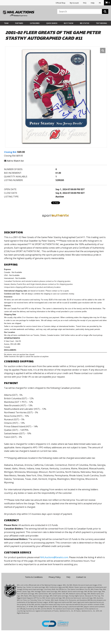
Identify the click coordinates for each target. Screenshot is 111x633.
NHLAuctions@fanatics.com (54, 557)
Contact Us (81, 577)
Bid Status (84, 23)
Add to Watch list (15, 160)
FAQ (84, 3)
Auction (60, 196)
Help (92, 3)
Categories (35, 23)
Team (6, 23)
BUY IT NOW (68, 23)
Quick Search (51, 23)
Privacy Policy (55, 577)
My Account (74, 3)
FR (100, 3)
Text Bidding (101, 23)
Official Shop (60, 3)
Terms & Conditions (34, 577)
